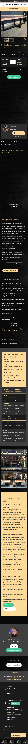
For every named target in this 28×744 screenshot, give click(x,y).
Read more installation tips (12, 330)
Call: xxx (14, 646)
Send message (11, 712)
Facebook (18, 676)
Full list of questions (14, 665)
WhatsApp (8, 605)
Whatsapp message (14, 650)
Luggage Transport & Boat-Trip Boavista (14, 1)
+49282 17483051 (18, 700)
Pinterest (18, 679)
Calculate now (19, 133)
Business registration (10, 270)
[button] (25, 39)
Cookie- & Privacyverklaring (18, 737)
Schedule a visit (9, 609)
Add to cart (15, 77)
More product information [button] (15, 205)
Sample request (17, 136)
